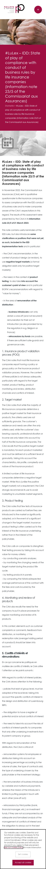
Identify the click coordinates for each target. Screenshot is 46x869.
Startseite (9, 106)
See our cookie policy (13, 848)
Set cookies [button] (23, 854)
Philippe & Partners (14, 8)
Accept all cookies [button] (23, 863)
